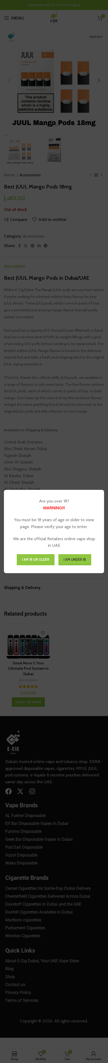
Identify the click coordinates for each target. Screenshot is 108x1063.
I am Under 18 (75, 559)
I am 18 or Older (35, 559)
